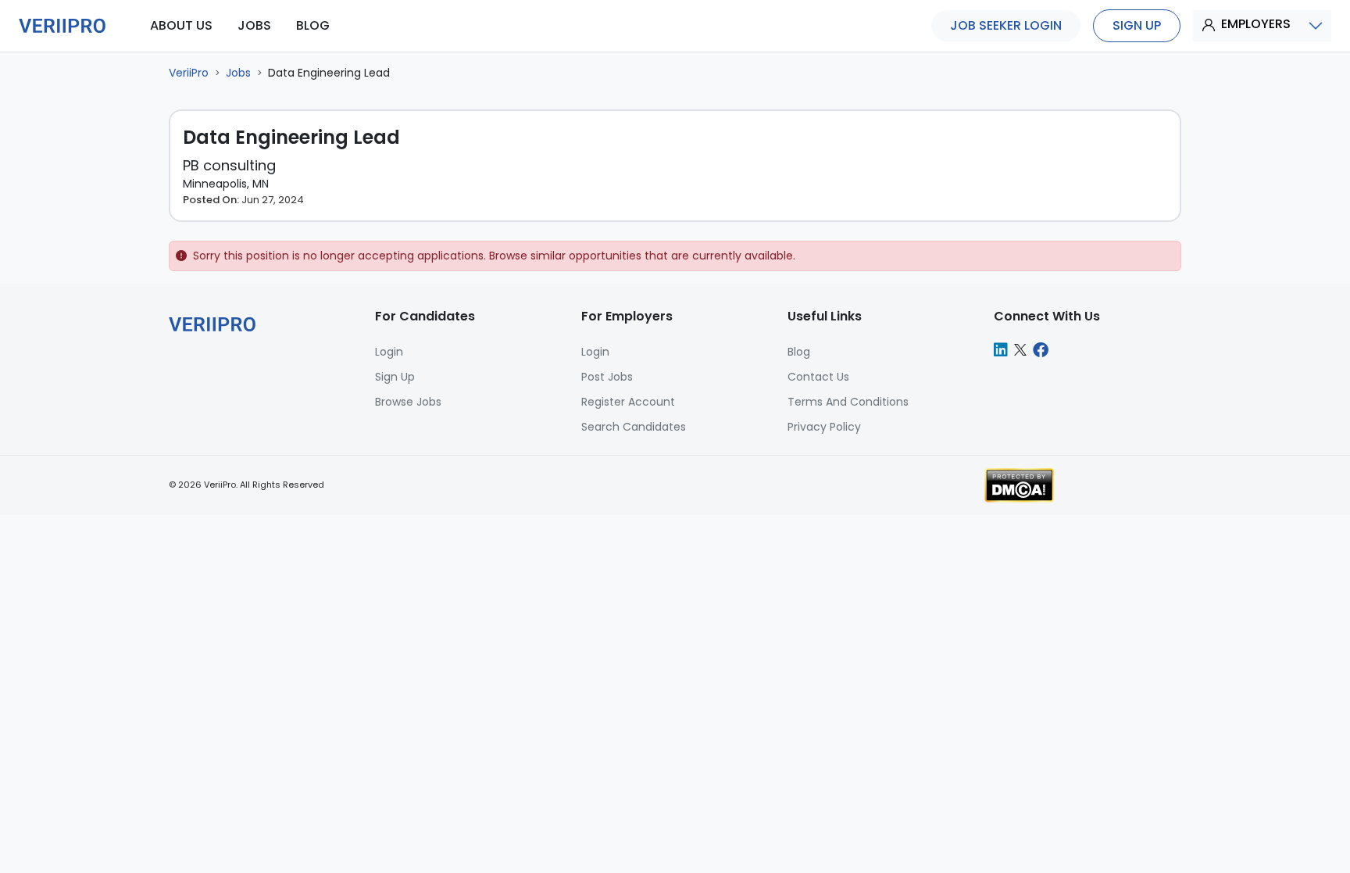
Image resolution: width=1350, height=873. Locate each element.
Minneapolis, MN (226, 183)
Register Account (628, 402)
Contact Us (818, 377)
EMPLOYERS (1256, 24)
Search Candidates (633, 427)
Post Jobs (607, 377)
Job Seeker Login (1006, 25)
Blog (799, 352)
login (389, 352)
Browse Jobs (408, 402)
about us (181, 25)
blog (313, 25)
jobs (254, 25)
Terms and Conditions (848, 402)
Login (595, 352)
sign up (1136, 25)
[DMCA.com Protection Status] (1019, 484)
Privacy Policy (824, 427)
